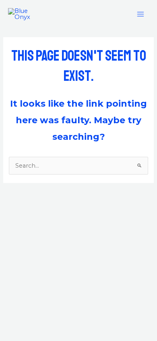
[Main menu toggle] (140, 14)
